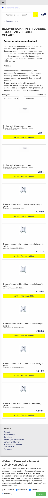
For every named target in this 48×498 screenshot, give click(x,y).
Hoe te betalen (9, 434)
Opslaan (41, 494)
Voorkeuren (22, 489)
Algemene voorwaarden (13, 444)
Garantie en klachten (12, 442)
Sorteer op (41, 94)
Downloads (8, 437)
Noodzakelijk (9, 489)
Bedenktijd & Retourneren (14, 439)
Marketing (8, 493)
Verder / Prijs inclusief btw (24, 137)
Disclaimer (8, 449)
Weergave (6, 94)
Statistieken (36, 489)
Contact (7, 432)
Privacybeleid (9, 446)
